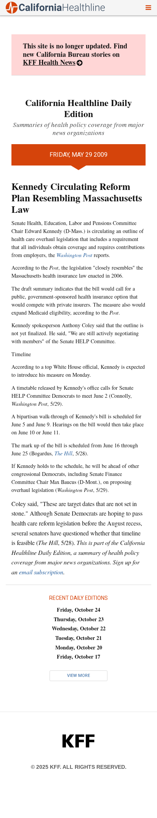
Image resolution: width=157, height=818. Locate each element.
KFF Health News (49, 62)
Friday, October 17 (78, 656)
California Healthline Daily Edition (78, 108)
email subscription (41, 572)
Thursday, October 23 (79, 619)
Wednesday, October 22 (79, 628)
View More (78, 675)
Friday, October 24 (78, 610)
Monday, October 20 (78, 647)
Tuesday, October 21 (78, 638)
